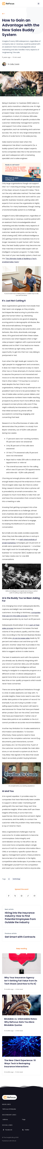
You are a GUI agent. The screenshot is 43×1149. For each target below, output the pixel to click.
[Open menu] (38, 3)
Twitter (27, 1130)
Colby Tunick (14, 64)
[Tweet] (15, 895)
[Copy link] (28, 895)
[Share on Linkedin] (21, 895)
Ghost (14, 1141)
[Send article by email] (34, 895)
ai (2, 14)
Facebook (8, 1130)
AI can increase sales (21, 638)
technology (16, 879)
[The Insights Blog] (8, 4)
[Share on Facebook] (8, 895)
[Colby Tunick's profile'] (4, 64)
